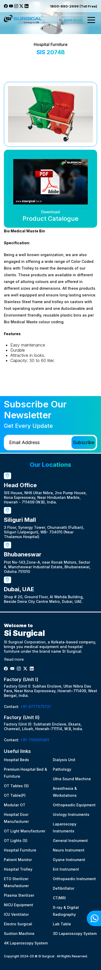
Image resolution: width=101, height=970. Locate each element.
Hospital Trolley (18, 869)
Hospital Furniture (20, 850)
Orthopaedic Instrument (74, 879)
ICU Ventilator (16, 914)
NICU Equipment (18, 905)
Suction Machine (19, 933)
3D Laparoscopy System (75, 933)
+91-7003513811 (34, 740)
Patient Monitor (18, 859)
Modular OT (14, 805)
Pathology (62, 769)
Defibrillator (63, 888)
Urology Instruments (71, 814)
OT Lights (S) (15, 840)
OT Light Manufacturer (24, 831)
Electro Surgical (18, 924)
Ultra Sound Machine (72, 779)
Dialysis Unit (64, 760)
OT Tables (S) (16, 786)
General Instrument (70, 840)
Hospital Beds (16, 760)
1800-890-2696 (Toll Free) (73, 6)
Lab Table (62, 924)
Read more (14, 659)
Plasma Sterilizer (19, 895)
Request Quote (71, 20)
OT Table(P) (15, 795)
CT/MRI (59, 898)
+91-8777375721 (35, 706)
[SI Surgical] (26, 20)
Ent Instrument (66, 869)
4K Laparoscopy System (26, 943)
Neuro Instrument (68, 850)
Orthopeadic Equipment (74, 805)
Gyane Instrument (69, 859)
